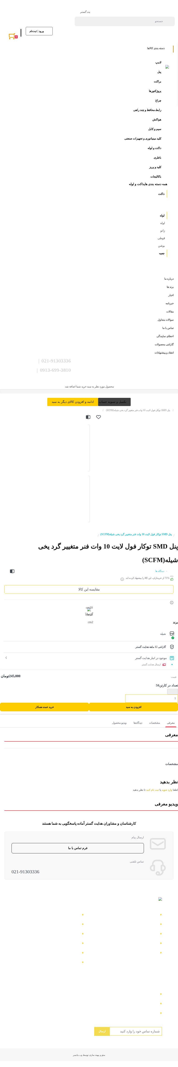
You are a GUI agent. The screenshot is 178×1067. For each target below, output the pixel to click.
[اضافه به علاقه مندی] (98, 417)
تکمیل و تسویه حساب (112, 401)
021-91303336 (25, 871)
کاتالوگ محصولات (65, 934)
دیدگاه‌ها (138, 722)
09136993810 (147, 1014)
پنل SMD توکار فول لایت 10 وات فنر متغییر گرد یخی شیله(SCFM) (136, 410)
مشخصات (154, 722)
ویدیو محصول (119, 722)
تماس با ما (149, 915)
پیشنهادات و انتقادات (63, 953)
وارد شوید (167, 789)
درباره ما (150, 925)
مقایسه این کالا (89, 589)
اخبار (153, 934)
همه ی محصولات (66, 925)
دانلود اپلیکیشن (67, 944)
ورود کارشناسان (66, 963)
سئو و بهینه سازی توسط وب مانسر (89, 1055)
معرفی (171, 722)
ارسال (102, 1031)
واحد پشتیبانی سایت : (141, 1004)
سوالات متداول (146, 944)
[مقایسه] (88, 417)
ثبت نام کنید (152, 789)
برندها (152, 953)
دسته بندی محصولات (63, 915)
